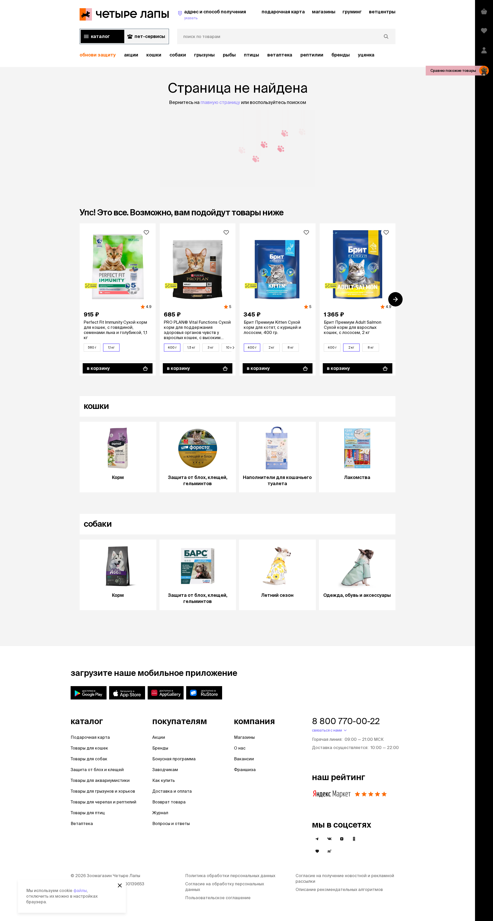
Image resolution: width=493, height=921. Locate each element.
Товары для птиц (88, 812)
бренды (340, 54)
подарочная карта (283, 11)
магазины (323, 11)
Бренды (160, 748)
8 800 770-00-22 (346, 721)
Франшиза (245, 769)
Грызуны (204, 54)
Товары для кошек (89, 748)
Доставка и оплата (172, 791)
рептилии (311, 54)
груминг (352, 11)
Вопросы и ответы (171, 823)
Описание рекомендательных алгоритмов (339, 889)
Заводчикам (165, 769)
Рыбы (229, 54)
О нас (239, 748)
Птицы (251, 54)
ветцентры (382, 11)
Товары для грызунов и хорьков (103, 791)
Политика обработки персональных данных (230, 875)
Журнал (160, 812)
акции (131, 54)
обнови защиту (98, 54)
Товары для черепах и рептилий (103, 802)
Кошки (153, 54)
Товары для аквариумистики (100, 780)
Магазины (244, 737)
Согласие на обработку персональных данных (224, 886)
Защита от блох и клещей (97, 769)
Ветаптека (279, 54)
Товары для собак (89, 758)
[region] (237, 55)
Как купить (163, 780)
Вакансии (244, 758)
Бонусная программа (174, 758)
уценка (366, 54)
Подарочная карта (90, 737)
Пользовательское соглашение (218, 897)
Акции (158, 737)
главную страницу (220, 102)
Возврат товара (169, 802)
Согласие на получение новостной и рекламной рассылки (345, 878)
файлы (80, 890)
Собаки (177, 54)
